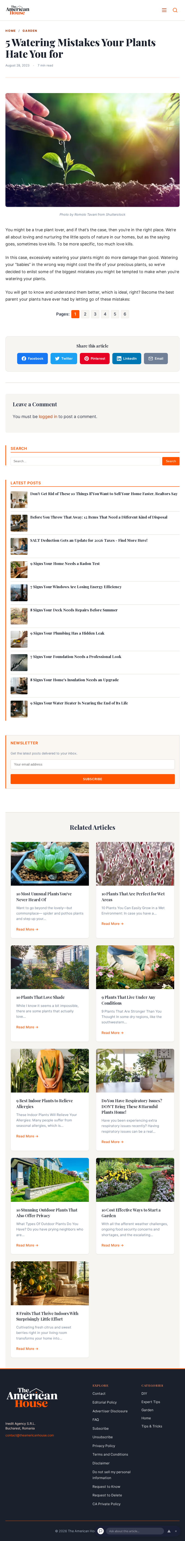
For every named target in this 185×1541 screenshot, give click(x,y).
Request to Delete (107, 1495)
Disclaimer (101, 1463)
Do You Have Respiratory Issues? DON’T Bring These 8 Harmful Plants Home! (132, 1106)
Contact (99, 1393)
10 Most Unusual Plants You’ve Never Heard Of (44, 896)
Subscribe (92, 779)
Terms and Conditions (110, 1454)
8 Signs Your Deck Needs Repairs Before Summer (74, 610)
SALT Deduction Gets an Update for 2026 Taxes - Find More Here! (89, 540)
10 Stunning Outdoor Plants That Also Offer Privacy (46, 1212)
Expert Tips (150, 1401)
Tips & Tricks (151, 1426)
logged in (48, 416)
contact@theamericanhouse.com (29, 1435)
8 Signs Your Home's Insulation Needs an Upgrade (74, 679)
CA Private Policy (106, 1504)
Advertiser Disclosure (110, 1411)
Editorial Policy (104, 1402)
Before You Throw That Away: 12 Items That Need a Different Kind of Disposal (98, 517)
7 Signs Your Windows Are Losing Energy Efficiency (76, 586)
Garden (30, 30)
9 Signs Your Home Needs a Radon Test (65, 563)
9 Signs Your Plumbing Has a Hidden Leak (67, 633)
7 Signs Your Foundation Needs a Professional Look (75, 656)
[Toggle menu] (164, 10)
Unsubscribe (102, 1437)
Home (10, 30)
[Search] (175, 10)
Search (171, 461)
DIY (144, 1393)
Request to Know (106, 1486)
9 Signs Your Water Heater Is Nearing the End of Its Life (79, 703)
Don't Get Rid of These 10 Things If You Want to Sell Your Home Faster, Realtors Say (104, 493)
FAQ (95, 1420)
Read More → (27, 929)
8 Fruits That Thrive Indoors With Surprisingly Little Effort (47, 1316)
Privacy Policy (103, 1446)
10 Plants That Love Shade (40, 997)
